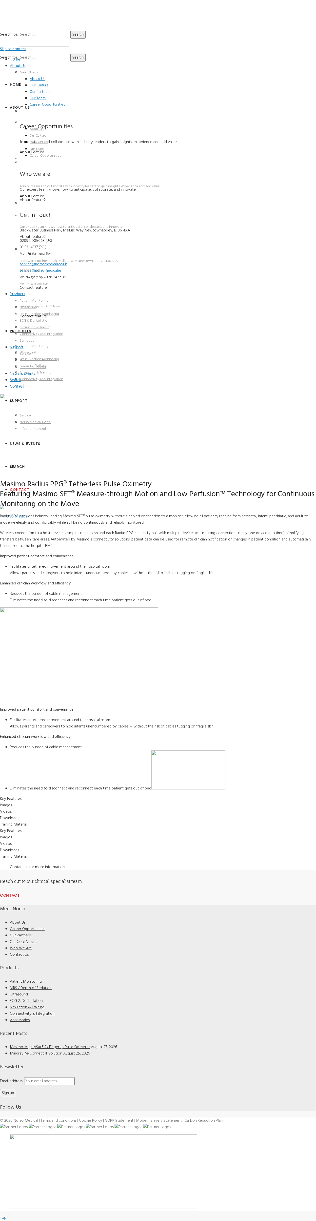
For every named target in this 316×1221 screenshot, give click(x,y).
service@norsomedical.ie (40, 271)
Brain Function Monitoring (39, 314)
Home (15, 59)
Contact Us (19, 955)
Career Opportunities (47, 105)
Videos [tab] (6, 811)
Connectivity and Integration (41, 334)
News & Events (22, 374)
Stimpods (27, 341)
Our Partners (40, 92)
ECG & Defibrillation (34, 321)
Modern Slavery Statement (159, 1121)
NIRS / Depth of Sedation (31, 988)
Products (17, 294)
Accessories (20, 1020)
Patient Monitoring (34, 301)
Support (16, 347)
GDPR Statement (119, 1121)
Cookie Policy (91, 1121)
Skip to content (13, 49)
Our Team (38, 98)
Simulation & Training (35, 327)
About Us (17, 66)
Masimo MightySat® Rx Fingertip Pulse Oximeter (50, 1047)
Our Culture (39, 85)
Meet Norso (29, 72)
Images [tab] (6, 805)
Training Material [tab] (13, 824)
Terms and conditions (58, 1121)
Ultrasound (28, 307)
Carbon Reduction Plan (203, 1121)
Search (15, 380)
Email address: (12, 1081)
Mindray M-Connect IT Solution (36, 1053)
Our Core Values (23, 942)
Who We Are (21, 948)
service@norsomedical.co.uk (41, 293)
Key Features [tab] (10, 799)
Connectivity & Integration (32, 1014)
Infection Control (33, 367)
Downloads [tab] (9, 818)
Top (3, 1218)
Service (25, 354)
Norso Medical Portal (35, 360)
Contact (17, 386)
